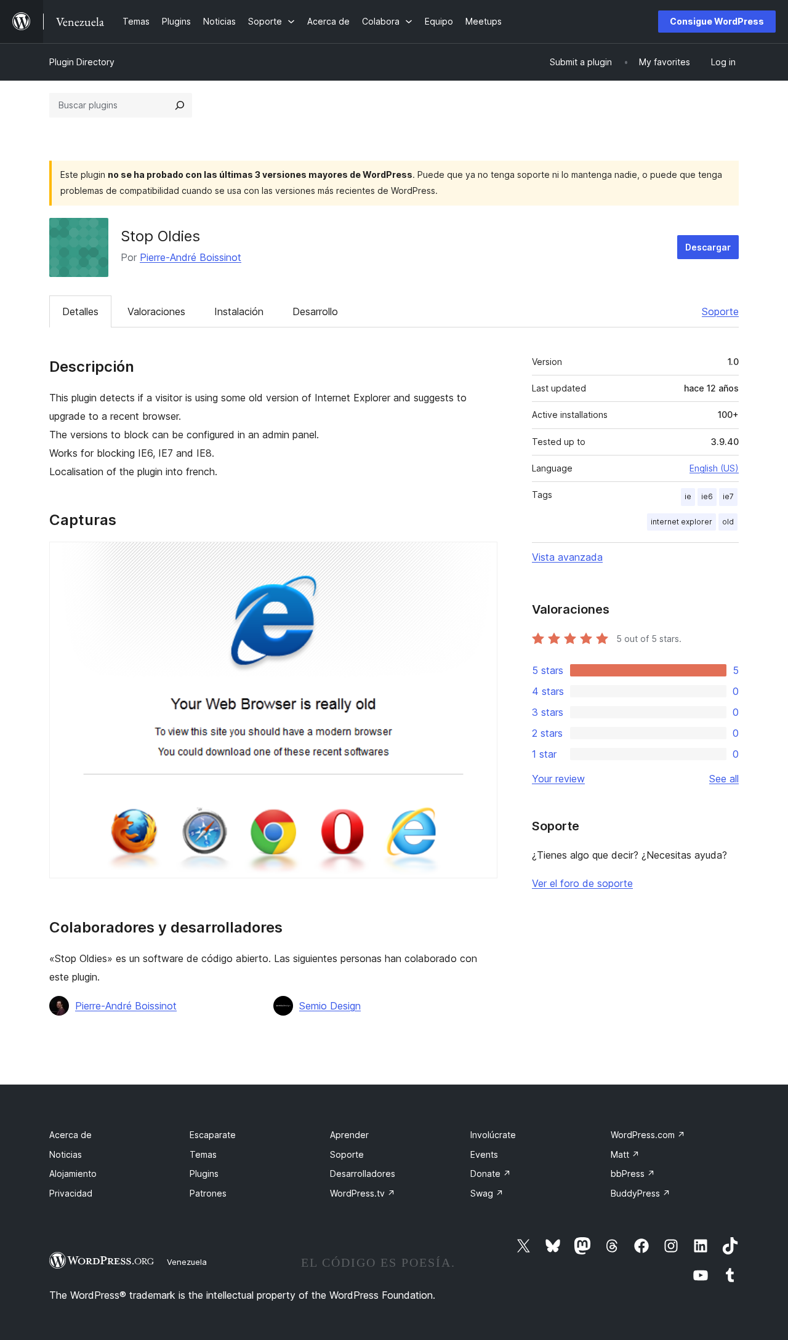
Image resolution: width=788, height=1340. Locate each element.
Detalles (80, 311)
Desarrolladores (362, 1173)
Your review (558, 778)
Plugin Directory (82, 62)
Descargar (708, 247)
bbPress (633, 1173)
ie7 (728, 496)
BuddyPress (640, 1193)
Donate (490, 1173)
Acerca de (70, 1134)
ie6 (707, 496)
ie (688, 496)
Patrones (208, 1193)
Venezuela (187, 1262)
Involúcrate (493, 1134)
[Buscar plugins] (179, 105)
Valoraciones (156, 311)
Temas (203, 1154)
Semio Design (330, 1006)
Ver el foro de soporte (582, 883)
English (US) (714, 468)
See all (724, 778)
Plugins (204, 1173)
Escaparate (213, 1134)
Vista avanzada (567, 557)
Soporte (720, 311)
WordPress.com (648, 1134)
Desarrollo (315, 311)
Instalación (238, 311)
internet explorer (681, 521)
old (728, 521)
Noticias (65, 1154)
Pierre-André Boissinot (190, 257)
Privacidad (70, 1193)
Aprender (349, 1134)
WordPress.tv (362, 1193)
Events (484, 1154)
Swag (487, 1193)
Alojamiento (73, 1173)
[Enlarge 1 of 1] (481, 558)
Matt (625, 1154)
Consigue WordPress (717, 21)
